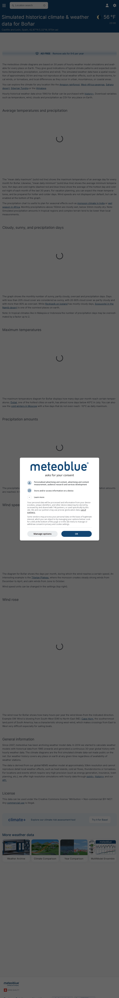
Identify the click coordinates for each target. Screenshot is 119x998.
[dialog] (59, 499)
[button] (59, 497)
